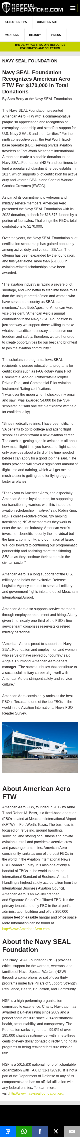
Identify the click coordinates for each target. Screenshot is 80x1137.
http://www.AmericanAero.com (26, 929)
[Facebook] (40, 1131)
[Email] (72, 1131)
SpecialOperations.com (32, 7)
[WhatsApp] (24, 1131)
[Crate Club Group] (40, 1116)
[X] (56, 1131)
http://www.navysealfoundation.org (36, 1093)
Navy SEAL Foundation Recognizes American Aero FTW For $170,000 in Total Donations (36, 82)
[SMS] (8, 1131)
